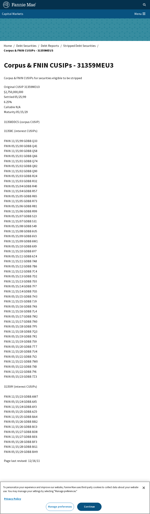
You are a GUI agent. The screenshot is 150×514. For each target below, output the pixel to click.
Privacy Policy (12, 498)
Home (8, 46)
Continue (89, 506)
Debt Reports (50, 46)
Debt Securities (26, 46)
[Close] (143, 487)
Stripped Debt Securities (79, 46)
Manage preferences (60, 506)
